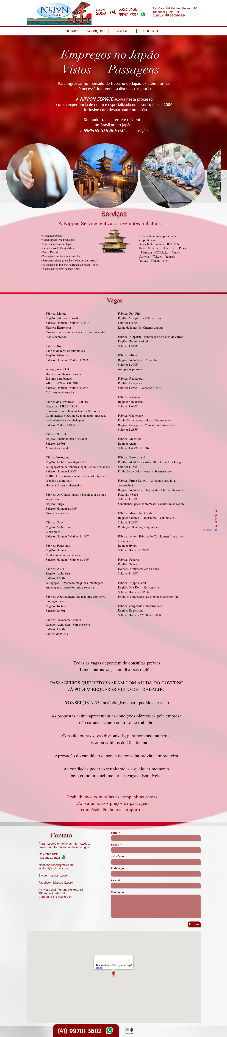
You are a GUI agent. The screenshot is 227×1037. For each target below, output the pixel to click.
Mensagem (117, 892)
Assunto (116, 880)
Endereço (117, 868)
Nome (114, 833)
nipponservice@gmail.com (56, 865)
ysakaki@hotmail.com (53, 868)
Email (115, 845)
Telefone (117, 856)
